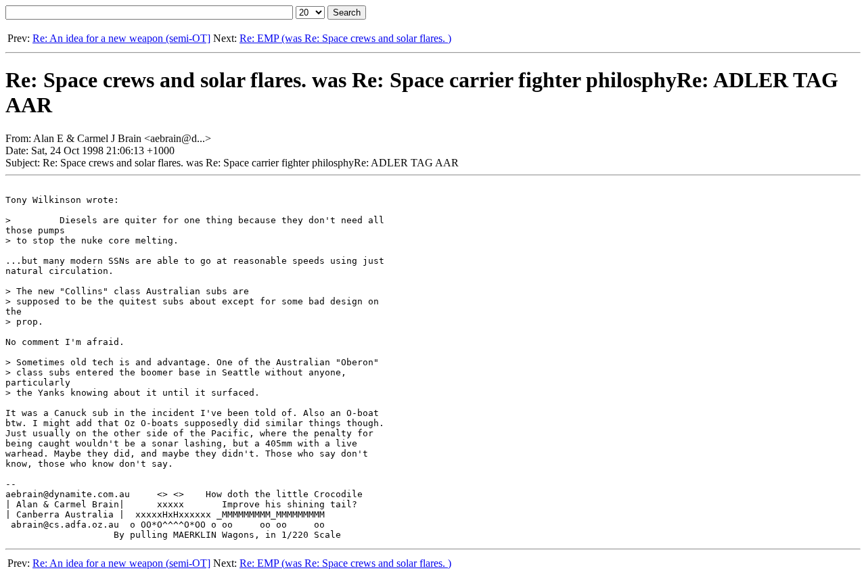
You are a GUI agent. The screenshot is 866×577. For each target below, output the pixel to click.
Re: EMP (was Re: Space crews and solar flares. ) (345, 38)
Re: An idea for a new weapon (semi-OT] (121, 38)
